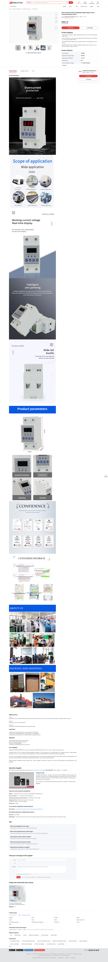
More (10, 946)
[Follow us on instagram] (93, 950)
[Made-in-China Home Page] (16, 2)
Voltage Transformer (80, 919)
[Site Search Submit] (71, 2)
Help (77, 6)
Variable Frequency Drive (14, 922)
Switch (33, 919)
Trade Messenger (29, 950)
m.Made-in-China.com (57, 955)
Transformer (56, 922)
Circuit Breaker (34, 9)
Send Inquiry (70, 27)
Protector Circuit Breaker (39, 944)
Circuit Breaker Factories (15, 941)
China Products (34, 953)
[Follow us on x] (91, 950)
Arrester (24, 935)
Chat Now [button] (91, 27)
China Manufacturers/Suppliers (44, 953)
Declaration (67, 957)
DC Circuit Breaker (44, 935)
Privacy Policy (73, 957)
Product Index (75, 953)
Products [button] (29, 2)
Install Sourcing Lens (40, 950)
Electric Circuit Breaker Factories (28, 941)
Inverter (31, 809)
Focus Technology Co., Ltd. (45, 957)
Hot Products (28, 953)
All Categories (13, 6)
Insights (80, 953)
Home (10, 9)
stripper (78, 917)
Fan (42, 809)
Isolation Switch (17, 935)
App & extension (84, 6)
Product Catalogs (26, 915)
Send (18, 877)
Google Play (20, 950)
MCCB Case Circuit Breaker (27, 944)
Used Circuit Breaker (83, 941)
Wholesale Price (61, 953)
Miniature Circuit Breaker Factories (59, 941)
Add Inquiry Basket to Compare (34, 52)
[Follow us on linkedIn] (98, 950)
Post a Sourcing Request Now (43, 877)
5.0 (84, 72)
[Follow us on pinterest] (96, 950)
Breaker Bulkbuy (61, 944)
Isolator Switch (54, 935)
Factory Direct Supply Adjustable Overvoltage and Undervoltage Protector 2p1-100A (17, 904)
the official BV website (37, 770)
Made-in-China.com (48, 955)
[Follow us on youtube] (94, 950)
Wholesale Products (54, 953)
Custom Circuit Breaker (14, 944)
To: (15, 863)
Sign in (97, 3)
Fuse (11, 935)
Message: (14, 866)
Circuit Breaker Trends (51, 944)
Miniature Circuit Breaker (34, 935)
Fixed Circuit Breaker (73, 941)
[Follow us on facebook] (89, 950)
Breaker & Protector (26, 9)
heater (33, 917)
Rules (98, 6)
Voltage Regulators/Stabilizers (37, 922)
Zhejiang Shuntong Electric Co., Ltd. (71, 16)
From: (15, 860)
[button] (67, 2)
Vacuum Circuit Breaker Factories (43, 941)
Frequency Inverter (26, 809)
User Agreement (61, 957)
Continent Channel (68, 953)
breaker (55, 919)
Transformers (19, 809)
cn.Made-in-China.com (66, 955)
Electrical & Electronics (17, 9)
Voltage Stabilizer (37, 809)
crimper (10, 919)
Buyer (70, 6)
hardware (11, 917)
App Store (12, 950)
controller (56, 917)
